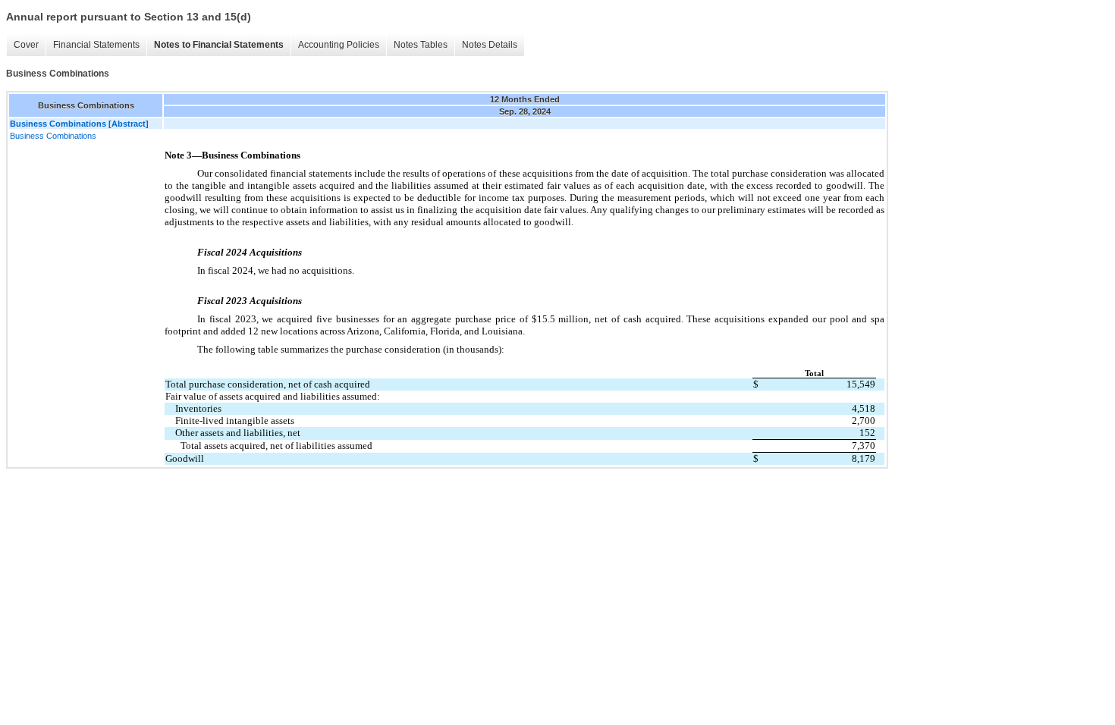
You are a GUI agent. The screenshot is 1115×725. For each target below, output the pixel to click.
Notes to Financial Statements (219, 44)
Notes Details (489, 44)
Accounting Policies (338, 44)
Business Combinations (53, 135)
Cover (26, 44)
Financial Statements (96, 44)
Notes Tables (421, 44)
